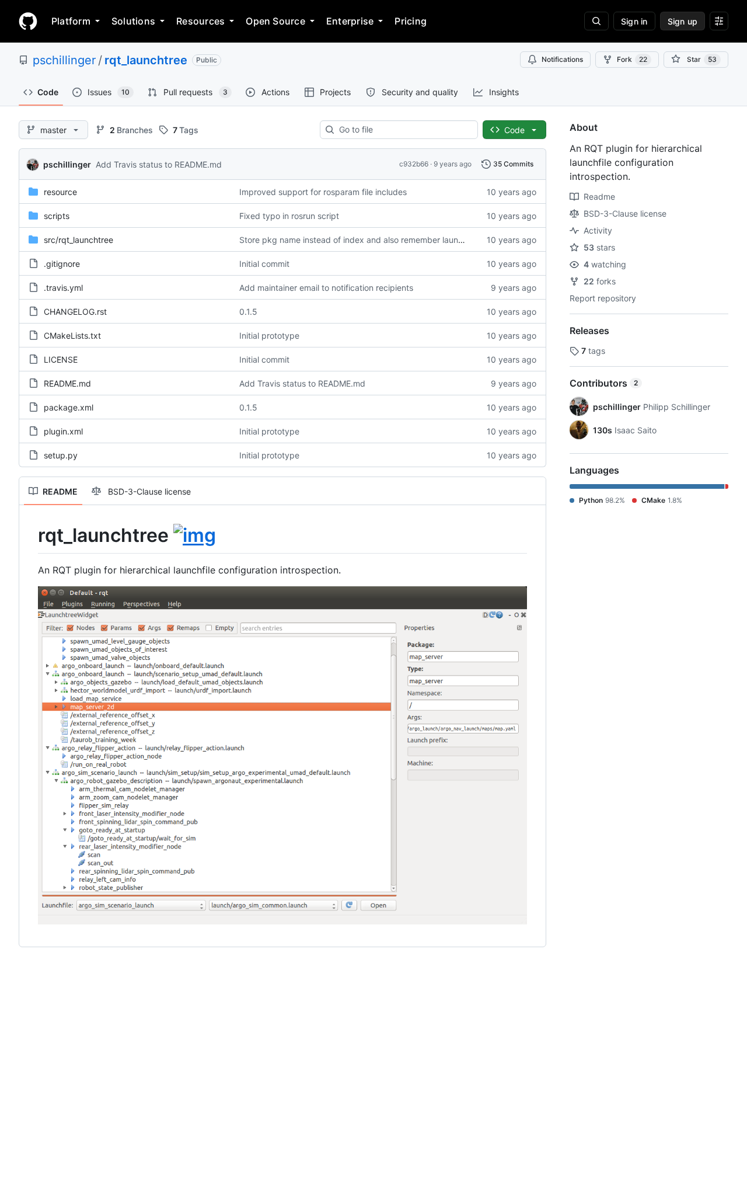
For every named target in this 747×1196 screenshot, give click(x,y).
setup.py (61, 455)
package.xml (68, 407)
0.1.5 (248, 312)
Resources (200, 21)
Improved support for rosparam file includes (323, 192)
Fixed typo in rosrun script (289, 216)
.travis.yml (63, 288)
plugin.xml (63, 431)
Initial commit (264, 264)
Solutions (133, 21)
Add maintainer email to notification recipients (326, 288)
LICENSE (61, 359)
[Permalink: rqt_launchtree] (30, 535)
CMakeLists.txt (72, 335)
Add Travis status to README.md (159, 164)
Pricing (411, 21)
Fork (632, 59)
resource (60, 192)
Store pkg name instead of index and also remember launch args (363, 240)
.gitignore (62, 264)
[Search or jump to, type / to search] (596, 21)
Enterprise (350, 21)
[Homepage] (28, 21)
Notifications (562, 59)
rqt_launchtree (145, 60)
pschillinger (64, 60)
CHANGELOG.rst (75, 312)
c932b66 (413, 163)
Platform (70, 21)
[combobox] (403, 129)
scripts (56, 216)
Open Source (275, 21)
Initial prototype (269, 335)
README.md (67, 383)
